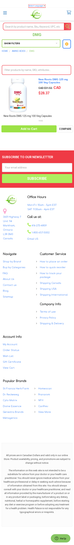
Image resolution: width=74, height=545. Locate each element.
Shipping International (54, 295)
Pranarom (44, 394)
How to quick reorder (53, 267)
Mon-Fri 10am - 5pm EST (42, 205)
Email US (32, 239)
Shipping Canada (50, 283)
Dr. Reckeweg (11, 394)
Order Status (11, 350)
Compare (65, 129)
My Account (10, 344)
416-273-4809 (39, 225)
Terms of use (48, 312)
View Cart (9, 368)
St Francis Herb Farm (16, 388)
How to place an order (54, 261)
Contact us (10, 285)
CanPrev (43, 406)
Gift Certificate (12, 362)
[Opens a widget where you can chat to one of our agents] (60, 538)
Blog (5, 291)
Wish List (8, 356)
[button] (67, 44)
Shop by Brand (12, 261)
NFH (40, 400)
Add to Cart (29, 129)
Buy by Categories (14, 267)
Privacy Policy (48, 318)
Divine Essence (12, 406)
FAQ (5, 273)
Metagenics (10, 418)
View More (44, 412)
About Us (8, 279)
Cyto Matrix (10, 400)
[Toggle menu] (5, 13)
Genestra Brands (13, 412)
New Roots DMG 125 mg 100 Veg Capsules (53, 81)
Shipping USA (48, 289)
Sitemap (8, 297)
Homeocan (45, 388)
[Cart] (68, 13)
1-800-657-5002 (40, 232)
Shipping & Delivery (52, 323)
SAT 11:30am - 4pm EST (41, 209)
